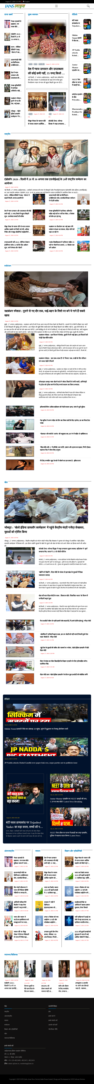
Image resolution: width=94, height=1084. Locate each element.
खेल (50, 114)
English (27, 1)
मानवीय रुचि (41, 64)
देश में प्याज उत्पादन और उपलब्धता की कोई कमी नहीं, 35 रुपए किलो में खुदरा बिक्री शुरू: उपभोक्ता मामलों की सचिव (45, 71)
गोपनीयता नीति (52, 1029)
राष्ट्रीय (30, 64)
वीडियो (74, 14)
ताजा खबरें (8, 14)
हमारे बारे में (51, 1016)
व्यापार (35, 64)
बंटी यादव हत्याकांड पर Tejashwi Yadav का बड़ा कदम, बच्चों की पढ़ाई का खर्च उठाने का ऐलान (25, 825)
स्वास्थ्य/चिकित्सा (11, 954)
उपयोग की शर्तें (52, 1025)
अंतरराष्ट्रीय (9, 851)
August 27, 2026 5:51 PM (13, 1)
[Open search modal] (88, 6)
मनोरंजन (7, 266)
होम (49, 1012)
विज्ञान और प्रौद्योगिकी (73, 851)
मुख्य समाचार (33, 14)
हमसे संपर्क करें (52, 1020)
